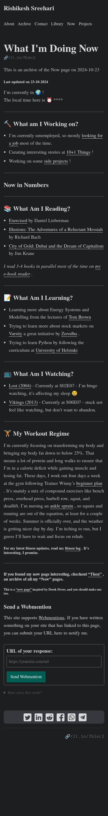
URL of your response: (30, 650)
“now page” (24, 589)
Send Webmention (26, 676)
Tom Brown (80, 317)
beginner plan (89, 483)
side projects (56, 161)
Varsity (15, 333)
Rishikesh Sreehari (29, 7)
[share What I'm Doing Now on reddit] (49, 718)
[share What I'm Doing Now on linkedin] (38, 718)
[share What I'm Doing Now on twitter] (27, 718)
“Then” (95, 574)
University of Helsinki (57, 350)
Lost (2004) (20, 385)
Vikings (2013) (23, 402)
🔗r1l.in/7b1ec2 (19, 58)
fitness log (72, 548)
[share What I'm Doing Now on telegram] (83, 718)
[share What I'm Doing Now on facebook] (60, 718)
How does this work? (25, 692)
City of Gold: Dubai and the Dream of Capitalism (56, 246)
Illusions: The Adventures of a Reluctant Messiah (56, 229)
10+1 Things (78, 152)
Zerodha (69, 333)
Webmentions (51, 617)
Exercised (18, 220)
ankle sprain (61, 505)
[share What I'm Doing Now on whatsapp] (71, 718)
